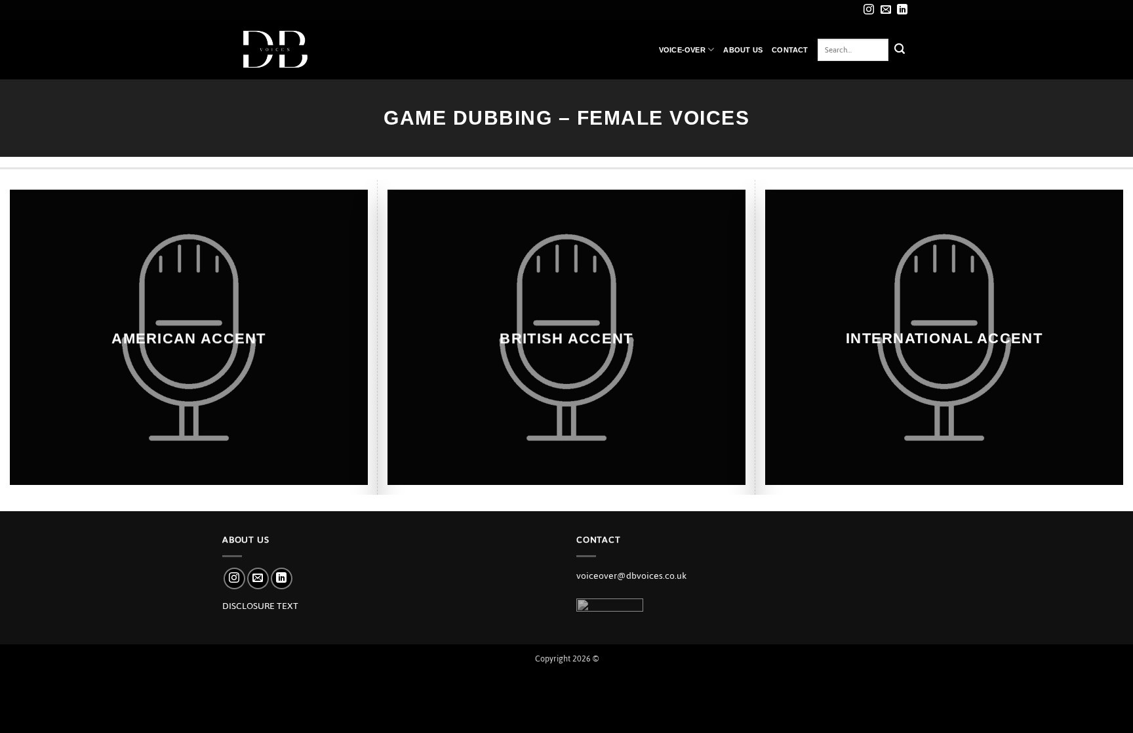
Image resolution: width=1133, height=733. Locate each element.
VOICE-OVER (682, 50)
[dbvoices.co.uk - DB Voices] (287, 49)
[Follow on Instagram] (869, 10)
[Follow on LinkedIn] (902, 10)
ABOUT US (743, 50)
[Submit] (899, 50)
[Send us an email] (886, 10)
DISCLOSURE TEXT (260, 606)
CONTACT (790, 50)
